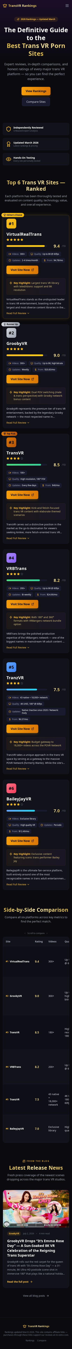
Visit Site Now (20, 270)
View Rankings (36, 91)
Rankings (30, 1340)
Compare (41, 1340)
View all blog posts (34, 1295)
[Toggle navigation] (67, 6)
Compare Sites (36, 102)
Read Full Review (16, 313)
